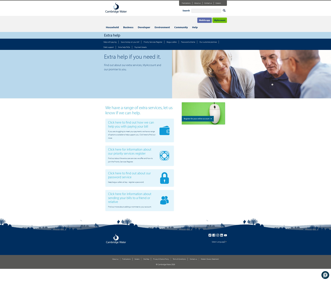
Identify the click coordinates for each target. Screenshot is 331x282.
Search (186, 10)
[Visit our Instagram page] (218, 236)
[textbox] (206, 11)
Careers (218, 3)
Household (112, 27)
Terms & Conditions (179, 259)
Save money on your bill (130, 42)
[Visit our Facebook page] (214, 236)
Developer (144, 27)
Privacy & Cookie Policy (161, 259)
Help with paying (109, 42)
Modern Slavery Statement (210, 259)
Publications (186, 3)
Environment (162, 27)
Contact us (208, 3)
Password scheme (188, 42)
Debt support (108, 47)
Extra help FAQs (124, 47)
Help (195, 27)
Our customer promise (208, 42)
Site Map (146, 259)
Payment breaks (140, 47)
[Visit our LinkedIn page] (222, 236)
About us (197, 3)
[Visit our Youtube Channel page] (225, 236)
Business (128, 27)
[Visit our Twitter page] (210, 236)
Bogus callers (172, 42)
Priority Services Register (153, 42)
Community (181, 27)
